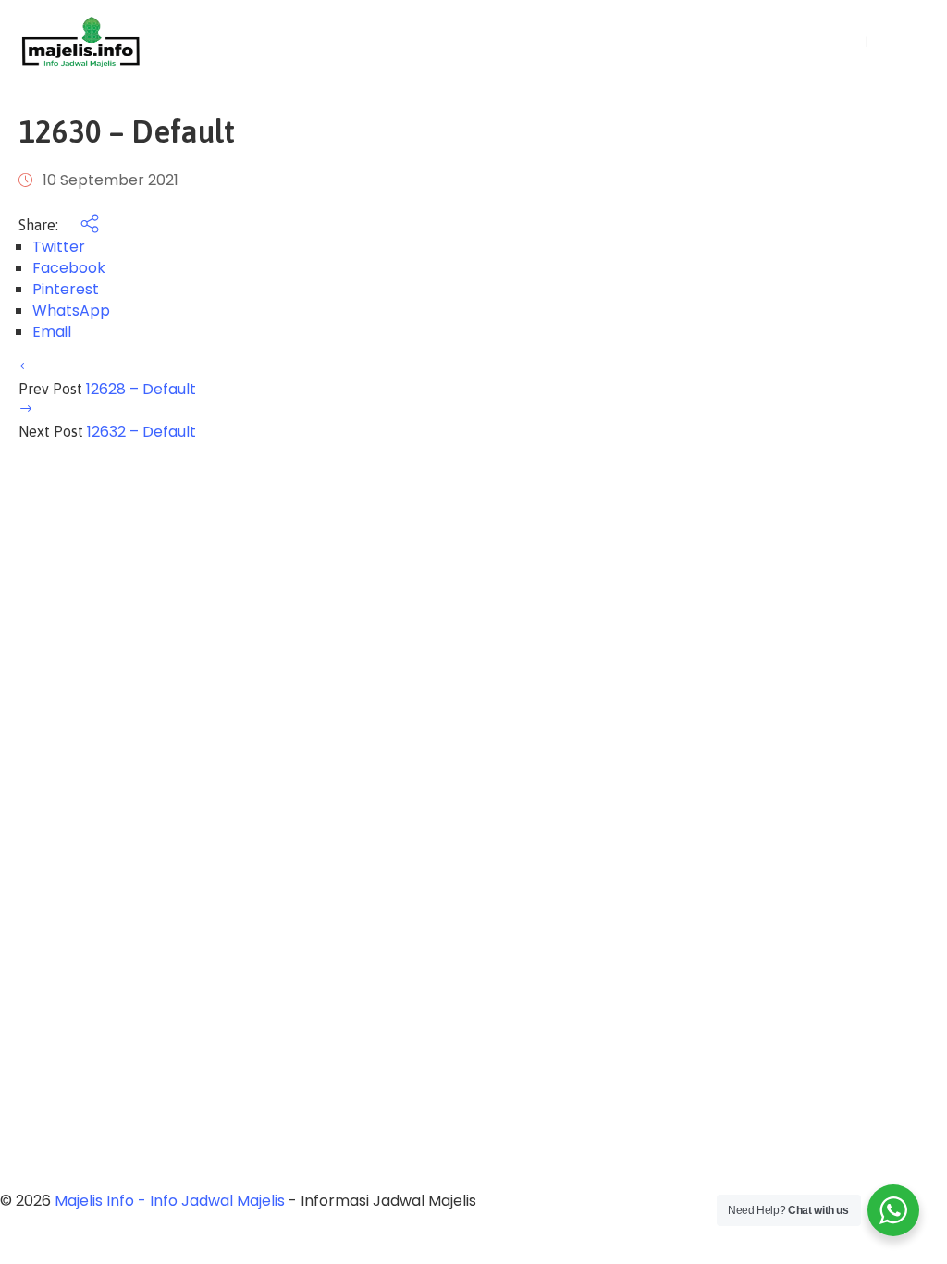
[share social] (80, 225)
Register (903, 41)
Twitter (58, 246)
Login (838, 41)
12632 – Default (141, 431)
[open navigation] (762, 42)
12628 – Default (141, 389)
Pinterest (65, 289)
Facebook (68, 268)
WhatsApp (71, 310)
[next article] (25, 410)
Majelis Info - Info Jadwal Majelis (170, 1200)
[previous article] (25, 367)
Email (51, 331)
